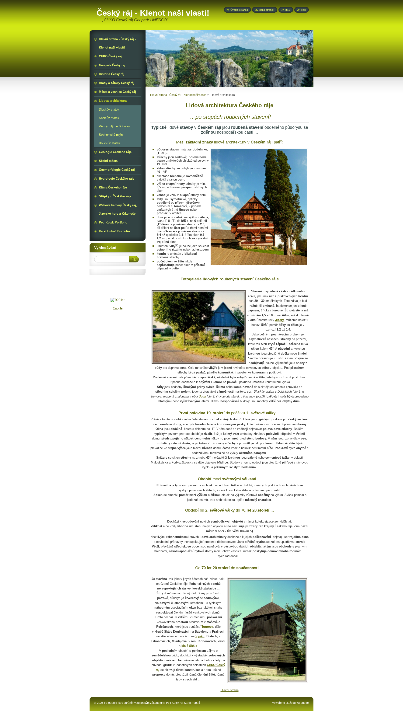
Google (117, 308)
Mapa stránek (266, 9)
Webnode (302, 702)
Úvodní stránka (239, 9)
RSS (287, 9)
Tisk (303, 9)
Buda (202, 396)
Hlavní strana (230, 690)
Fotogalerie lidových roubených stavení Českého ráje (230, 279)
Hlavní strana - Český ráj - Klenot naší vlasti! (178, 95)
